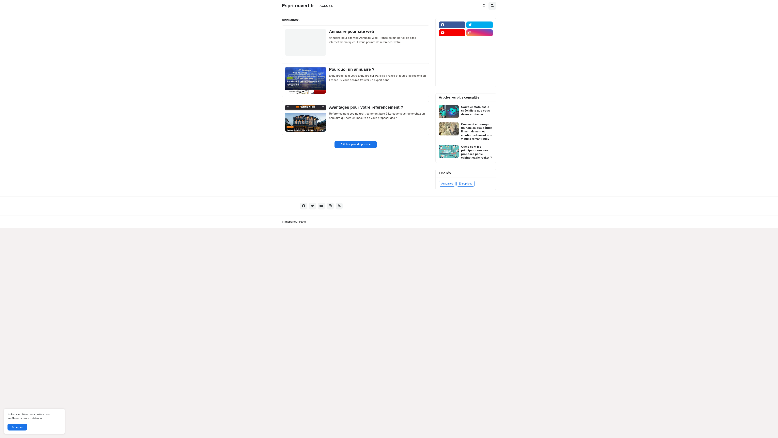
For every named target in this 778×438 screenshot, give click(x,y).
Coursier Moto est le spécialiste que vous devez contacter (475, 110)
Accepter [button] (17, 427)
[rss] (339, 206)
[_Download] (452, 56)
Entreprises (465, 183)
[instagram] (479, 32)
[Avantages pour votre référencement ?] (305, 118)
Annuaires (447, 183)
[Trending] (479, 64)
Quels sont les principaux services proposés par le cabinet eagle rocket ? (476, 152)
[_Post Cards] (452, 48)
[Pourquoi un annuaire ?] (305, 80)
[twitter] (479, 24)
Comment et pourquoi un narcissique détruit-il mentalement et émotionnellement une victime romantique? (477, 131)
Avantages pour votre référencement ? (366, 107)
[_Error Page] (479, 56)
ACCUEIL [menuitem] (326, 6)
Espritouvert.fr (298, 5)
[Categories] (452, 72)
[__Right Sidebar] (479, 40)
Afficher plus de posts (354, 144)
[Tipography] (479, 72)
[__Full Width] (452, 40)
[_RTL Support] (452, 64)
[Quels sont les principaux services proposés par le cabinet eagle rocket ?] (449, 151)
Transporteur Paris (294, 221)
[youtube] (452, 32)
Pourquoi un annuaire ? (351, 69)
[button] (484, 6)
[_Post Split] (479, 48)
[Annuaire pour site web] (305, 42)
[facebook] (452, 24)
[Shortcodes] (452, 80)
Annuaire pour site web (351, 31)
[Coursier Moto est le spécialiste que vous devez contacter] (449, 111)
